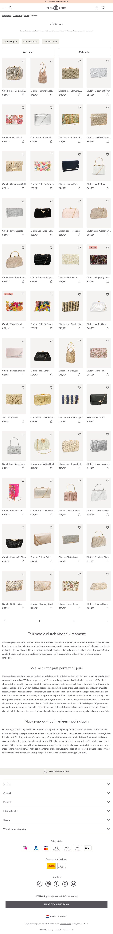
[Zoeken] (10, 7)
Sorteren (84, 51)
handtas (44, 642)
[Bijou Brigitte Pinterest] (65, 884)
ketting (73, 741)
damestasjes (26, 711)
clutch (95, 642)
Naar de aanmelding (56, 904)
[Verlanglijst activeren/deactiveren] (23, 61)
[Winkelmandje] (109, 7)
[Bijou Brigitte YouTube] (73, 884)
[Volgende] (107, 621)
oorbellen (81, 741)
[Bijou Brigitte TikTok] (40, 884)
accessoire (70, 646)
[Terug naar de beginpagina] (56, 7)
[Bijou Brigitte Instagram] (48, 884)
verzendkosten (65, 924)
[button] (96, 7)
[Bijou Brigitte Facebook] (56, 884)
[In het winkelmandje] (23, 94)
